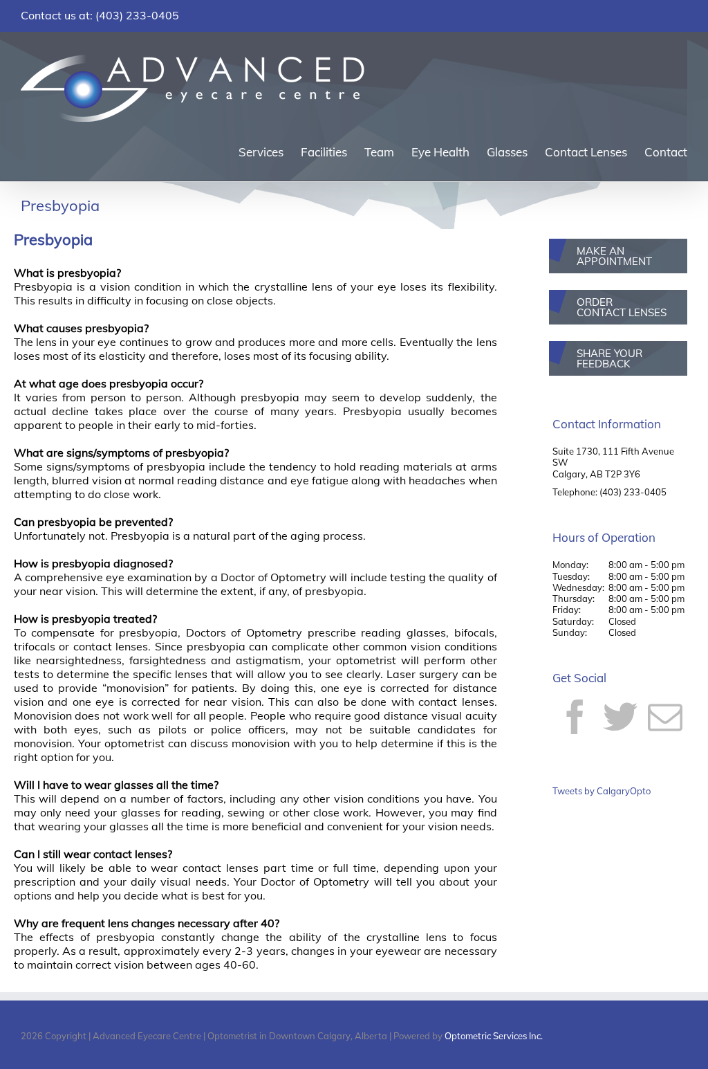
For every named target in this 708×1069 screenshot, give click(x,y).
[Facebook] (575, 717)
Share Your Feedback (609, 358)
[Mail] (665, 717)
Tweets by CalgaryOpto (601, 790)
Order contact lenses (622, 307)
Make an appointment (614, 256)
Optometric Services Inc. (494, 1035)
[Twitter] (620, 717)
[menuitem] (270, 152)
